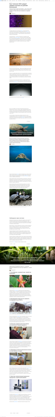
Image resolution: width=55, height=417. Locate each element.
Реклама (5, 416)
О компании (3, 416)
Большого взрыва (17, 37)
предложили (16, 394)
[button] (20, 59)
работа (21, 30)
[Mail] (0, 0)
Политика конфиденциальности (51, 416)
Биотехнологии (18, 265)
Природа (18, 137)
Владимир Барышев (13, 13)
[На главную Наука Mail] (2, 0)
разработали (20, 341)
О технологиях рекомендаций (45, 416)
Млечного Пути (16, 81)
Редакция (35, 416)
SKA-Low (27, 31)
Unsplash (23, 97)
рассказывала (15, 401)
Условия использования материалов (40, 416)
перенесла (18, 316)
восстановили (16, 290)
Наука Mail (15, 137)
